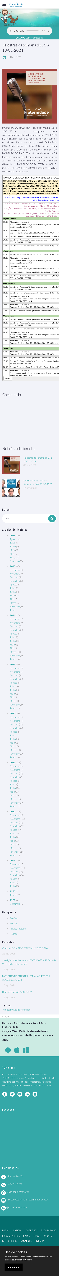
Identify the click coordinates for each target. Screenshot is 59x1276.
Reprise (14, 933)
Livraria (39, 1240)
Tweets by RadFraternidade (16, 1009)
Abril (12, 553)
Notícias (14, 923)
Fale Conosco (9, 1240)
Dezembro (15, 570)
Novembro (15, 573)
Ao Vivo (14, 918)
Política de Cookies (23, 1260)
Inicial (6, 1230)
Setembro (15, 581)
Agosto (13, 539)
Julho (12, 542)
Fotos (26, 1235)
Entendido (13, 1267)
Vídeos (37, 1235)
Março (13, 557)
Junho (13, 546)
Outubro (14, 577)
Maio (12, 550)
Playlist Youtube (18, 928)
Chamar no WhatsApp (18, 1191)
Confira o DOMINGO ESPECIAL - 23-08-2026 (25, 948)
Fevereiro (15, 561)
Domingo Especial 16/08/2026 (17, 992)
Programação (49, 1230)
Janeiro (13, 610)
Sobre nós (32, 1230)
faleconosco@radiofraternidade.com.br (27, 1199)
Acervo (48, 1235)
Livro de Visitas (11, 1235)
